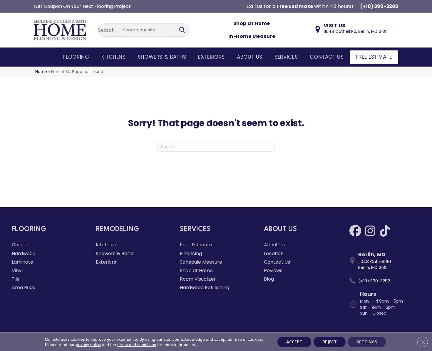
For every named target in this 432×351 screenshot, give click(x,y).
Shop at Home (251, 23)
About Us (249, 56)
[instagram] (370, 231)
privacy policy (88, 344)
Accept (294, 342)
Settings (367, 342)
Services (286, 56)
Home (41, 71)
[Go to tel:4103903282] (384, 281)
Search (106, 30)
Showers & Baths (162, 56)
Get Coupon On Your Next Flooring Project (82, 6)
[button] (183, 30)
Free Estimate (374, 56)
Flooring (76, 56)
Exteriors (211, 56)
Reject (329, 342)
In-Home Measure (251, 36)
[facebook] (355, 231)
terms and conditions (136, 344)
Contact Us (327, 56)
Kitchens (113, 56)
